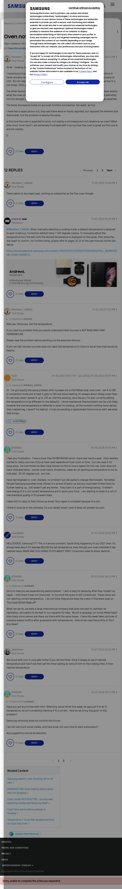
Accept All (83, 82)
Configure (47, 82)
